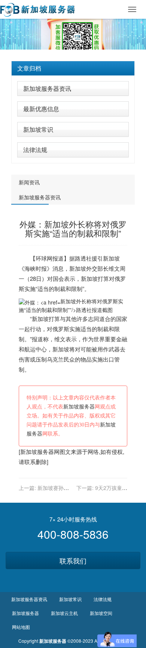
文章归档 (29, 68)
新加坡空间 (101, 613)
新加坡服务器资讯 (47, 88)
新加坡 (111, 258)
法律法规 (35, 149)
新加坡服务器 (79, 407)
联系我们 (73, 560)
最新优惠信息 (41, 108)
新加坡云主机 (64, 613)
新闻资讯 (29, 182)
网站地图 (21, 627)
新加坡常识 (38, 129)
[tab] (73, 68)
